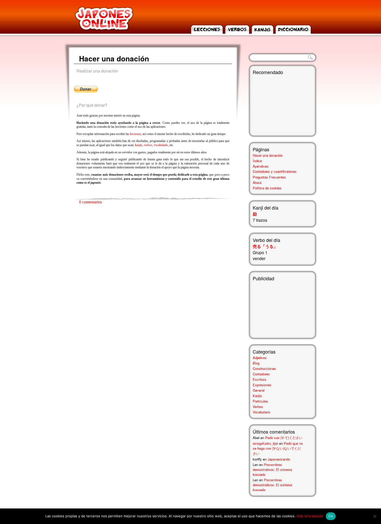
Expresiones (262, 384)
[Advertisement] (279, 307)
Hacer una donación (114, 58)
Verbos (258, 406)
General (258, 390)
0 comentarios (90, 202)
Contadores (261, 373)
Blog (256, 363)
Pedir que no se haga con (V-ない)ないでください (278, 448)
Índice (257, 160)
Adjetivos (260, 357)
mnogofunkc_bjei (265, 443)
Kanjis (257, 395)
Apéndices (261, 166)
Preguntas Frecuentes (269, 177)
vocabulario (161, 145)
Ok (330, 516)
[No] (374, 516)
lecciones (135, 134)
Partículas (260, 401)
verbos (148, 145)
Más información (310, 516)
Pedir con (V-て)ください (283, 437)
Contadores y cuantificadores (275, 171)
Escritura (259, 379)
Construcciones (264, 368)
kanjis (138, 145)
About (257, 182)
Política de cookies (267, 187)
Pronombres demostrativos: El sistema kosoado (272, 469)
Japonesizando (278, 459)
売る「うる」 (265, 246)
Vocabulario (261, 412)
